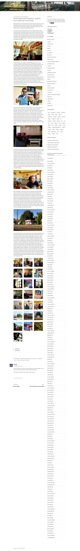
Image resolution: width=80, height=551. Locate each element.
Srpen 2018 (49, 295)
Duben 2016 (49, 348)
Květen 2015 (49, 365)
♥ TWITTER (49, 29)
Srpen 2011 (49, 464)
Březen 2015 (49, 370)
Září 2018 (49, 293)
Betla (53, 114)
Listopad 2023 (50, 192)
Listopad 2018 (50, 288)
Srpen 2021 (49, 222)
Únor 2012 (49, 451)
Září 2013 (49, 409)
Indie (58, 118)
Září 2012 (49, 436)
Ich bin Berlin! (49, 52)
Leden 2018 (49, 302)
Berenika (63, 112)
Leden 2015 (49, 374)
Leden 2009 (49, 533)
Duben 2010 (49, 500)
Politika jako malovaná (51, 72)
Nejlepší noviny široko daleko (52, 144)
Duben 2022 (49, 214)
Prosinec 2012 (50, 429)
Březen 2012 (49, 449)
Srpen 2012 (49, 438)
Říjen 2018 (49, 291)
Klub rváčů (49, 54)
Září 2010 (49, 489)
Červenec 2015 (50, 363)
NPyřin (56, 125)
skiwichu (63, 127)
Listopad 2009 (50, 511)
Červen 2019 (49, 273)
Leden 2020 (49, 258)
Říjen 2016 (49, 335)
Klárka (58, 120)
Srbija (53, 129)
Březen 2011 (49, 475)
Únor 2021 (49, 231)
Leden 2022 (49, 218)
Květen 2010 (49, 497)
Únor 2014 (49, 398)
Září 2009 (49, 515)
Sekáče (48, 79)
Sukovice (49, 85)
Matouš (55, 123)
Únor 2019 (49, 282)
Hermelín (49, 50)
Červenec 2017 (50, 315)
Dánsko (54, 116)
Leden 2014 (49, 401)
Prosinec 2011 (50, 456)
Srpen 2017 (49, 313)
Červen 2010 (49, 495)
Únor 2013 (49, 425)
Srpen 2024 (49, 183)
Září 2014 (49, 383)
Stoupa (57, 129)
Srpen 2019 (49, 269)
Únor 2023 (49, 203)
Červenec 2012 (50, 440)
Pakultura (49, 70)
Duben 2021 (49, 227)
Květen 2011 (49, 471)
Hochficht (17, 350)
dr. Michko (50, 116)
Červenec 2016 (50, 341)
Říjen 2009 (49, 513)
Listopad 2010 (50, 484)
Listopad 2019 (50, 262)
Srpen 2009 (49, 517)
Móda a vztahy (50, 59)
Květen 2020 (49, 249)
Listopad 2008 (50, 537)
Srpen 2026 (49, 161)
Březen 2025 (49, 178)
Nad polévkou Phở (50, 63)
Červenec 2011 (50, 467)
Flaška (59, 116)
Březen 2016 (49, 350)
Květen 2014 (49, 392)
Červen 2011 (49, 469)
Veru (58, 131)
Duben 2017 (49, 321)
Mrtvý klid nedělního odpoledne (53, 61)
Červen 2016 (49, 343)
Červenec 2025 (50, 172)
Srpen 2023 (49, 198)
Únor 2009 (49, 530)
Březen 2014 (49, 396)
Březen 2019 (49, 280)
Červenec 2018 (50, 297)
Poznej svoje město (51, 76)
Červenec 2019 (50, 271)
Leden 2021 (49, 233)
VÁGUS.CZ (20, 5)
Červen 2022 (49, 211)
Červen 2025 (49, 174)
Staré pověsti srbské (51, 83)
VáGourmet (49, 92)
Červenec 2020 (50, 244)
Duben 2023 (49, 200)
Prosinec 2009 (50, 508)
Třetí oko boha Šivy (51, 87)
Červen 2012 (49, 442)
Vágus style (49, 96)
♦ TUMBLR (49, 31)
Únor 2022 (49, 216)
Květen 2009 (49, 524)
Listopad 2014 (50, 379)
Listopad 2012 (50, 431)
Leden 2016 (49, 352)
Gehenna (63, 116)
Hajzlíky (48, 48)
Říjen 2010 (49, 486)
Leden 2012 (49, 453)
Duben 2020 (49, 251)
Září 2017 (49, 310)
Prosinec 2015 (50, 354)
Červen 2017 (49, 317)
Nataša (49, 125)
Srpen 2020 (49, 242)
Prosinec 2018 (50, 286)
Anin (49, 112)
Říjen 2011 (49, 460)
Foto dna (49, 46)
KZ (64, 120)
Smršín (49, 129)
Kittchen (49, 120)
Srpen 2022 (49, 207)
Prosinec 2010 (50, 482)
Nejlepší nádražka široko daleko (53, 142)
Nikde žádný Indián (51, 68)
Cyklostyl (49, 41)
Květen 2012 (49, 445)
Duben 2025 (49, 176)
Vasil (49, 131)
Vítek (62, 131)
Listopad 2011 (50, 458)
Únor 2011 (49, 478)
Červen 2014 (49, 390)
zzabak (53, 133)
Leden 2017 (49, 328)
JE (60, 118)
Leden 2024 (49, 187)
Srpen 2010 (49, 491)
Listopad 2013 (50, 405)
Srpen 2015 (49, 361)
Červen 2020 (49, 247)
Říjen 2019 (49, 264)
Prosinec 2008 (50, 535)
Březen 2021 (49, 229)
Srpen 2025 (49, 170)
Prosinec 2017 (50, 304)
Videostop (49, 103)
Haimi (49, 118)
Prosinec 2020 (50, 236)
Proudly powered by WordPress (19, 548)
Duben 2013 (49, 420)
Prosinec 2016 (50, 330)
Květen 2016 (49, 346)
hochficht (26, 16)
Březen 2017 (49, 324)
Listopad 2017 (50, 306)
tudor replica (12, 0)
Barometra (53, 112)
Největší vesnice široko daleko (53, 149)
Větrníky (49, 101)
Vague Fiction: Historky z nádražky (53, 94)
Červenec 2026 (50, 163)
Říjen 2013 (49, 407)
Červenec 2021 (50, 225)
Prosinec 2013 (50, 403)
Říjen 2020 (49, 238)
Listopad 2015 (50, 357)
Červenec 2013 (50, 414)
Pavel (64, 125)
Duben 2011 (49, 473)
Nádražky (49, 65)
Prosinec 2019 (50, 260)
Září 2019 (49, 266)
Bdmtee (58, 112)
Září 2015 (49, 359)
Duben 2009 (49, 526)
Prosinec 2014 (50, 376)
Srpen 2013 (49, 412)
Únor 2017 (49, 326)
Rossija (49, 127)
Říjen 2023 (49, 194)
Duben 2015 (49, 368)
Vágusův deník (50, 98)
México (63, 123)
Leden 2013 (49, 427)
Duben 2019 (49, 277)
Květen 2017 (49, 319)
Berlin (49, 114)
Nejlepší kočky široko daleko (52, 140)
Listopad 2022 (50, 205)
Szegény (61, 129)
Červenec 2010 (50, 493)
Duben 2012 (49, 447)
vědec (49, 133)
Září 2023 (49, 196)
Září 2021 (49, 220)
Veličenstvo (53, 131)
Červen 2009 (50, 522)
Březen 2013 (49, 423)
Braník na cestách (50, 39)
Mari (52, 123)
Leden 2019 (49, 284)
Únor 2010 (49, 504)
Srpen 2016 (49, 339)
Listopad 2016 (50, 332)
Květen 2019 (49, 275)
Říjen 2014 (49, 381)
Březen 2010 (49, 502)
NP (53, 125)
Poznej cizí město (50, 74)
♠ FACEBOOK (50, 30)
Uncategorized (50, 90)
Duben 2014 (49, 394)
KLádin (54, 120)
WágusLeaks (49, 105)
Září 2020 (49, 240)
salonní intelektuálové (56, 127)
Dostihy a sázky (50, 43)
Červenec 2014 (50, 387)
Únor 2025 (49, 181)
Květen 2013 (49, 418)
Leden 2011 (49, 480)
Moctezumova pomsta (51, 57)
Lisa (49, 123)
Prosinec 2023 (50, 189)
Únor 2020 (49, 255)
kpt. (61, 120)
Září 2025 (49, 167)
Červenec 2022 (50, 209)
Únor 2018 (49, 299)
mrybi (60, 123)
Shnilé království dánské (52, 81)
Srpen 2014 (49, 385)
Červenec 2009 (50, 519)
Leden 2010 (49, 506)
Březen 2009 (49, 528)
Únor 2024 (49, 185)
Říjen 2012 (49, 434)
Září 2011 (49, 462)
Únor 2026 (49, 165)
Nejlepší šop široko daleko (52, 146)
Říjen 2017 (49, 308)
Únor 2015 (49, 372)
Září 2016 (49, 337)
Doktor (60, 114)
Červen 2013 (49, 416)
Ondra (60, 125)
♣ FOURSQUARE (50, 33)
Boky (56, 114)
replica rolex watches (4, 0)
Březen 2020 (49, 253)
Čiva (57, 133)
